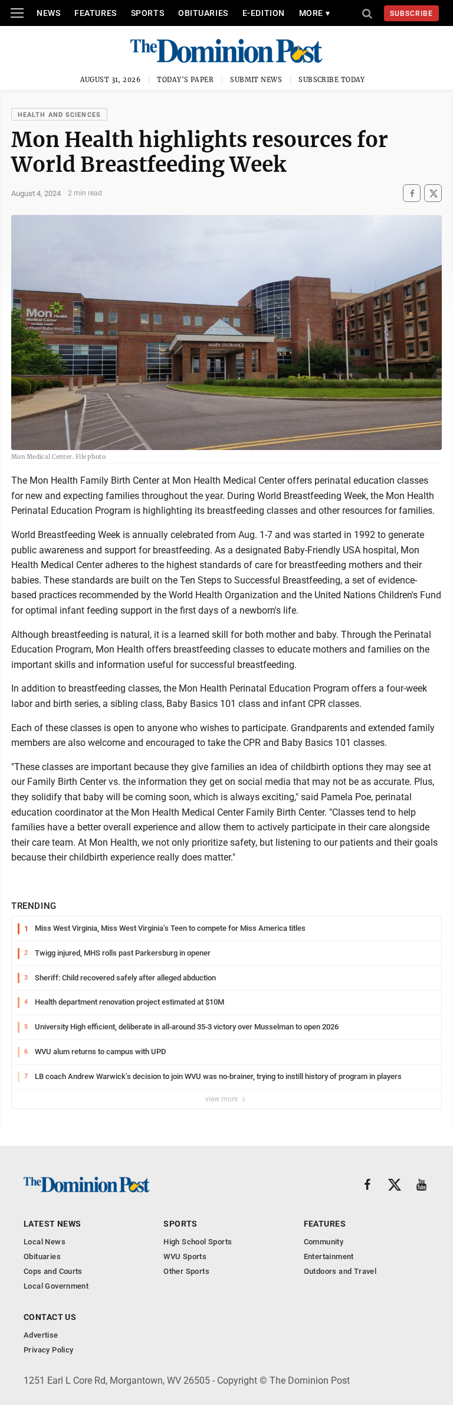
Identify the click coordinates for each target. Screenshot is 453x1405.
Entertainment (329, 1256)
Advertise (41, 1335)
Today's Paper (185, 80)
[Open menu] (17, 13)
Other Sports (186, 1271)
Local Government (56, 1286)
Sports (147, 13)
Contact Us (50, 1317)
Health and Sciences (59, 115)
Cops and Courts (53, 1271)
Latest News (52, 1223)
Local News (44, 1241)
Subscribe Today (331, 80)
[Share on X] (433, 193)
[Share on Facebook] (411, 193)
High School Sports (197, 1241)
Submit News (256, 80)
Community (324, 1241)
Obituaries (203, 13)
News (48, 13)
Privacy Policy (48, 1349)
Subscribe (411, 13)
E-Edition (263, 13)
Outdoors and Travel (340, 1271)
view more (222, 1099)
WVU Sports (184, 1256)
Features (95, 13)
